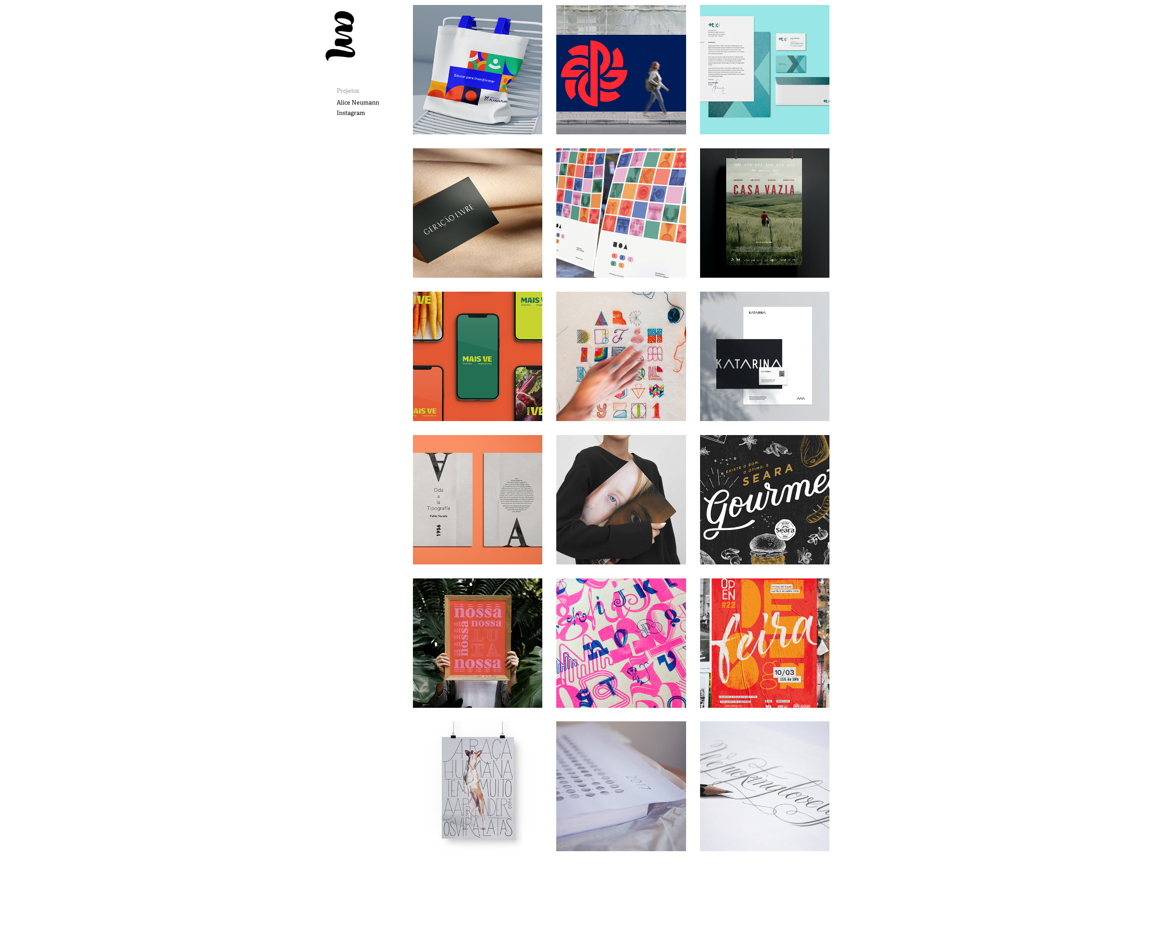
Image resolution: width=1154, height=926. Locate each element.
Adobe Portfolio (633, 895)
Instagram (351, 113)
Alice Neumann (358, 102)
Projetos (348, 91)
